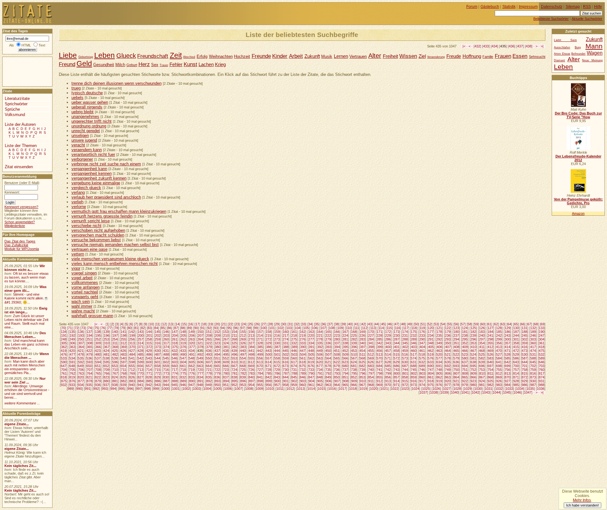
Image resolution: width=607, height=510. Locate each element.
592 (81, 362)
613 (260, 362)
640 (490, 362)
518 (422, 354)
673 (285, 366)
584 (499, 358)
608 (217, 362)
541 (132, 358)
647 (63, 366)
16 (191, 324)
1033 (509, 388)
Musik (326, 56)
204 (175, 335)
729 (277, 370)
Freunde (261, 56)
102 (280, 328)
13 (171, 324)
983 (499, 385)
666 (226, 366)
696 (482, 366)
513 (379, 354)
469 (490, 351)
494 (217, 354)
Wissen (408, 56)
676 (311, 366)
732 (302, 370)
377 (192, 347)
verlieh (77, 202)
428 (140, 351)
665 (217, 366)
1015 (321, 388)
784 (260, 373)
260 (166, 339)
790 (311, 373)
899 (269, 381)
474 (533, 351)
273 (277, 339)
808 (465, 373)
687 (405, 366)
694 (465, 366)
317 (166, 343)
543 (149, 358)
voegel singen (84, 273)
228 (379, 335)
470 (499, 351)
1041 (465, 392)
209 (217, 335)
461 (422, 351)
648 (72, 366)
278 (319, 339)
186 (507, 332)
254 (115, 339)
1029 (467, 388)
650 (89, 366)
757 (516, 370)
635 (448, 362)
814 (516, 373)
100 (263, 328)
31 (290, 324)
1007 (238, 388)
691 (439, 366)
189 (533, 332)
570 (379, 358)
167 (345, 332)
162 (302, 332)
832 (183, 377)
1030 (478, 388)
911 (371, 381)
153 (226, 332)
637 (465, 362)
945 (174, 385)
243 (507, 335)
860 (422, 377)
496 (234, 354)
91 (203, 328)
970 (388, 385)
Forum (471, 6)
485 (141, 354)
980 (473, 385)
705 (72, 370)
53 (436, 324)
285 (379, 339)
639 (482, 362)
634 (439, 362)
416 (524, 347)
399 (380, 347)
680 (345, 366)
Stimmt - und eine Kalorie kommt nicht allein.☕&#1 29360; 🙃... (26, 298)
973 (413, 385)
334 (311, 343)
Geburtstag (85, 56)
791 (320, 373)
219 (302, 335)
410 (473, 347)
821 (89, 377)
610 (234, 362)
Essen (519, 56)
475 (541, 351)
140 (115, 332)
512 (371, 354)
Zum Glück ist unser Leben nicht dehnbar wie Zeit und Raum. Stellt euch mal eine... (26, 321)
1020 (373, 388)
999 (156, 388)
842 (268, 377)
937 (106, 385)
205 (183, 335)
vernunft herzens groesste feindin (101, 216)
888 (175, 381)
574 (413, 358)
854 (371, 377)
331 (285, 343)
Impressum (528, 6)
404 (422, 347)
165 (328, 332)
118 (414, 328)
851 (345, 377)
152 (217, 332)
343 (388, 343)
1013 (300, 388)
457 (388, 351)
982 (490, 385)
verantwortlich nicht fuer (93, 154)
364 (81, 347)
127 (490, 328)
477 (72, 354)
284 (371, 339)
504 (303, 354)
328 (260, 343)
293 (448, 339)
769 (132, 373)
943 (157, 385)
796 (362, 373)
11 (157, 324)
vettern (77, 254)
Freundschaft (152, 56)
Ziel (422, 56)
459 (405, 351)
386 (269, 347)
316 (157, 343)
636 (456, 362)
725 (243, 370)
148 (183, 332)
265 (209, 339)
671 (268, 366)
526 (490, 354)
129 (507, 328)
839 (243, 377)
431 (166, 351)
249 (72, 339)
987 (533, 385)
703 (541, 366)
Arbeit (296, 56)
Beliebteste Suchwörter (551, 19)
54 (443, 324)
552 (226, 358)
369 (123, 347)
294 (456, 339)
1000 (165, 388)
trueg (76, 88)
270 (251, 339)
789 (303, 373)
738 (354, 370)
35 (317, 324)
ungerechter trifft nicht (91, 121)
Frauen (503, 56)
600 (149, 362)
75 (96, 328)
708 (98, 370)
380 (217, 347)
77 (110, 328)
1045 (507, 392)
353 (473, 343)
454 (362, 351)
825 (123, 377)
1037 (423, 392)
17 (197, 324)
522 (456, 354)
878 (89, 381)
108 (331, 328)
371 (141, 347)
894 (226, 381)
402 (405, 347)
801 (405, 373)
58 (469, 324)
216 (277, 335)
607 (209, 362)
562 (311, 358)
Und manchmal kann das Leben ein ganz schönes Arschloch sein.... (26, 344)
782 (243, 373)
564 (328, 358)
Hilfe (598, 6)
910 (362, 381)
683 (371, 366)
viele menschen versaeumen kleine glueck (110, 258)
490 (183, 354)
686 (396, 366)
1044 (496, 392)
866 (473, 377)
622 (337, 362)
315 (149, 343)
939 (123, 385)
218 (294, 335)
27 (264, 324)
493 (209, 354)
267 (226, 339)
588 (533, 358)
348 (430, 343)
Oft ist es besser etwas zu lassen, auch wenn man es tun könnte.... (26, 277)
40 (350, 324)
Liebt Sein (565, 40)
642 (507, 362)
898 (260, 381)
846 (302, 377)
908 (345, 381)
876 (72, 381)
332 (294, 343)
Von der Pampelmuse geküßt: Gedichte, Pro (578, 201)
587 (524, 358)
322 (209, 343)
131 (524, 328)
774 (175, 373)
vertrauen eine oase (89, 249)
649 (80, 366)
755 (499, 370)
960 (302, 385)
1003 (196, 388)
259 (157, 339)
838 (234, 377)
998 (147, 388)
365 (89, 347)
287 (396, 339)
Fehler (175, 64)
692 (448, 366)
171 (379, 332)
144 (149, 332)
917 (422, 381)
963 (328, 385)
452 (345, 351)
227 (371, 335)
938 (115, 385)
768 (123, 373)
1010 (269, 388)
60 (483, 324)
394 (337, 347)
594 (98, 362)
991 (87, 388)
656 (140, 366)
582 (482, 358)
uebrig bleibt (82, 111)
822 (98, 377)
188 (524, 332)
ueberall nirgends (86, 107)
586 (516, 358)
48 (403, 324)
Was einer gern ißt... (25, 288)
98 (249, 328)
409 (465, 347)
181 (465, 332)
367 (106, 347)
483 (123, 354)
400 (388, 347)
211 (234, 335)
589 (541, 358)
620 (319, 362)
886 (158, 381)
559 (285, 358)
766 (106, 373)
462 (430, 351)
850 (337, 377)
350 (448, 343)
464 (448, 351)
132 (533, 328)
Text (42, 45)
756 (507, 370)
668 (243, 366)
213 (251, 335)
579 (456, 358)
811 (490, 373)
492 (200, 354)
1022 (394, 388)
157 (260, 332)
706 (81, 370)
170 (371, 332)
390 (303, 347)
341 (371, 343)
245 (524, 335)
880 (106, 381)
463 (439, 351)
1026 (436, 388)
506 (320, 354)
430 (157, 351)
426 (123, 351)
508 (337, 354)
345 (405, 343)
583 (490, 358)
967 (362, 385)
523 (465, 354)
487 (158, 354)
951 (226, 385)
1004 (207, 388)
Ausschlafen (562, 47)
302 (524, 339)
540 (123, 358)
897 (251, 381)
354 (482, 343)
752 (473, 370)
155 (243, 332)
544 (157, 358)
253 (106, 339)
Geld (84, 64)
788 (294, 373)
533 (63, 358)
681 (354, 366)
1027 (447, 388)
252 (98, 339)
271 (260, 339)
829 (157, 377)
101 (272, 328)
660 (174, 366)
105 (306, 328)
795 (354, 373)
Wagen (595, 53)
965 (345, 385)
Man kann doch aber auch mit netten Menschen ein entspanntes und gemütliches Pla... (24, 367)
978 (456, 385)
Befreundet (578, 53)
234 (430, 335)
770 (141, 373)
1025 (426, 388)
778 (209, 373)
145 (157, 332)
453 (354, 351)
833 (191, 377)
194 (89, 335)
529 (516, 354)
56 (456, 324)
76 (103, 328)
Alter (374, 55)
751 (465, 370)
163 (311, 332)
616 (285, 362)
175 (413, 332)
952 (234, 385)
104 (297, 328)
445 (285, 351)
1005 (217, 388)
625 (362, 362)
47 (396, 324)
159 (277, 332)
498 (251, 354)
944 (166, 385)
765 (98, 373)
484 (132, 354)
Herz (144, 64)
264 (200, 339)
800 (397, 373)
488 (166, 354)
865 (465, 377)
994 (113, 388)
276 (302, 339)
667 (234, 366)
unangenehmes (85, 116)
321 (200, 343)
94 (222, 328)
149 (191, 332)
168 (354, 332)
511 (362, 354)
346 (413, 343)
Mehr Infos (582, 500)
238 (465, 335)
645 (533, 362)
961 (311, 385)
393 (328, 347)
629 (396, 362)
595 (106, 362)
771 (149, 373)
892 (209, 381)
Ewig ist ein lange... (25, 310)
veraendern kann (86, 149)
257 (140, 339)
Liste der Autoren (20, 124)
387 (277, 347)
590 (64, 362)
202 (158, 335)
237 (456, 335)
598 (132, 362)
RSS (587, 6)
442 (260, 351)
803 (422, 373)
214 (260, 335)
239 (473, 335)
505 (311, 354)
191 (64, 335)
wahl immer (81, 306)
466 (465, 351)
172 (388, 332)
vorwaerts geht (84, 296)
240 (482, 335)
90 (196, 328)
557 (268, 358)
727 (260, 370)
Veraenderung (436, 56)
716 (166, 370)
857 (396, 377)
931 (541, 381)
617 (294, 362)
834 (200, 377)
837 (226, 377)
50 (416, 324)
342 (379, 343)
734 (319, 370)
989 (70, 388)
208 (209, 335)
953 (243, 385)
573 (405, 358)
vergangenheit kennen (91, 173)
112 (364, 328)
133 (541, 328)
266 (217, 339)
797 (371, 373)
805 (439, 373)
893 (217, 381)
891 (200, 381)
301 (516, 339)
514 (388, 354)
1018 (353, 388)
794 (345, 373)
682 (362, 366)
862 (439, 377)
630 (405, 362)
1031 (488, 388)
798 (380, 373)
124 (465, 328)
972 (405, 385)
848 (319, 377)
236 (448, 335)
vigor (75, 268)
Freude (453, 56)
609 (226, 362)
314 (140, 343)
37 (330, 324)
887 (166, 381)
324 (226, 343)
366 (98, 347)
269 (243, 339)
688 (413, 366)
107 (323, 328)
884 (141, 381)
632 (422, 362)
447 (302, 351)
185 (499, 332)
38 (337, 324)
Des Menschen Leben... (25, 335)
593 (89, 362)
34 (310, 324)
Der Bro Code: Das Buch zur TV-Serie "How (578, 115)
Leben (104, 55)
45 (383, 324)
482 (115, 354)
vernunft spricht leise (90, 220)
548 (191, 358)
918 (430, 381)
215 (268, 335)
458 (396, 351)
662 (191, 366)
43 (370, 324)
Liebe (68, 55)
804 (431, 373)
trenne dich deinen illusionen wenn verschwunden (116, 83)
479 (89, 354)
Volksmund (15, 114)
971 (396, 385)
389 (294, 347)
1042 (475, 392)
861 (430, 377)
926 (499, 381)
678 (328, 366)
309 (98, 343)
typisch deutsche (87, 92)
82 (143, 328)
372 (149, 347)
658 (157, 366)
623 (345, 362)
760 (541, 370)
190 (541, 332)
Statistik (509, 6)
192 (72, 335)
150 (200, 332)
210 (226, 335)
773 (166, 373)
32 (297, 324)
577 (439, 358)
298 (490, 339)
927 (507, 381)
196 (106, 335)
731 (294, 370)
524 (473, 354)
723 (226, 370)
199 (132, 335)
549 (200, 358)
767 (115, 373)
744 (405, 370)
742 (388, 370)
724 (234, 370)
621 (328, 362)
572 (396, 358)
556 (260, 358)
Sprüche (12, 109)
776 (192, 373)
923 (473, 381)
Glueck (126, 55)
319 (183, 343)
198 (123, 335)
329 (268, 343)
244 (516, 335)
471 (507, 351)
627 (379, 362)
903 (303, 381)
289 (413, 339)
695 (473, 366)
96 (236, 328)
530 (524, 354)
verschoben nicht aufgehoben (98, 230)
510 (354, 354)
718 (183, 370)
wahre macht (83, 311)
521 (448, 354)
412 (490, 347)
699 (507, 366)
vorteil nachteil (84, 292)
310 (106, 343)
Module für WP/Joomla (21, 249)
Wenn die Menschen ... (26, 355)
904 (311, 381)
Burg (578, 47)
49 (410, 324)
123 (456, 328)
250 (80, 339)
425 (115, 351)
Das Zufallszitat (16, 245)
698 (499, 366)
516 (405, 354)
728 (268, 370)
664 (209, 366)
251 (89, 339)
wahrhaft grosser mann (92, 315)
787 (286, 373)
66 (522, 324)
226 (362, 335)
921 (456, 381)
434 (494, 46)
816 (533, 373)
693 (456, 366)
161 (294, 332)
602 (166, 362)
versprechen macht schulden (97, 235)
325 (234, 343)
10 (151, 324)
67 (529, 324)
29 (277, 324)
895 (234, 381)
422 (89, 351)
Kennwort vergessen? (21, 207)
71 (70, 328)
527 (499, 354)
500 (269, 354)
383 (243, 347)
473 (524, 351)
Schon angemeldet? (19, 222)
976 (439, 385)
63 (503, 324)
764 (89, 373)
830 (166, 377)
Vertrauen (358, 56)
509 (345, 354)
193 (81, 335)
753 (482, 370)
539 (115, 358)
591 (72, 362)
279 (328, 339)
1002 (186, 388)
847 (311, 377)
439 (234, 351)
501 (277, 354)
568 (362, 358)
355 (490, 343)
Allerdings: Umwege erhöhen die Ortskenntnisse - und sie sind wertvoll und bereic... (26, 391)
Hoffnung (472, 56)
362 (64, 347)
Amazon (578, 213)
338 (345, 343)
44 (376, 324)
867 (482, 377)
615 (277, 362)
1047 (527, 392)
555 (251, 358)
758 (524, 370)
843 (277, 377)
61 (489, 324)
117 (405, 328)
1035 (530, 388)
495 (226, 354)
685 (388, 366)
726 (251, 370)
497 (243, 354)
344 (396, 343)
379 (209, 347)
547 (183, 358)
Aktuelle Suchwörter (587, 19)
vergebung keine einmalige (95, 183)
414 (507, 347)
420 (72, 351)
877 (81, 381)
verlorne (78, 206)
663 (200, 366)
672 (277, 366)
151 (209, 332)
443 (268, 351)
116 (397, 328)
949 (209, 385)
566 (345, 358)
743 (396, 370)
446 (294, 351)
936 (98, 385)
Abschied (189, 56)
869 (499, 377)
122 (448, 328)
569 (371, 358)
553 (234, 358)
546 (174, 358)
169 (362, 332)
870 (507, 377)
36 (323, 324)
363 (72, 347)
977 (448, 385)
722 (217, 370)
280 (337, 339)
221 (319, 335)
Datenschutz (551, 6)
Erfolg (202, 56)
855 (379, 377)
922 (465, 381)
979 (465, 385)
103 (289, 328)
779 (217, 373)
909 (354, 381)
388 (286, 347)
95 (229, 328)
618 (302, 362)
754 (490, 370)
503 (294, 354)
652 (106, 366)
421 (80, 351)
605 (192, 362)
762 (72, 373)
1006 (228, 388)
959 (294, 385)
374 (166, 347)
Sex (154, 64)
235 (439, 335)
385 (260, 347)
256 (132, 339)
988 (541, 385)
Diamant (559, 60)
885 (149, 381)
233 (422, 335)
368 (115, 347)
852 (354, 377)
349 (439, 343)
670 (260, 366)
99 (256, 328)
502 (286, 354)
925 (490, 381)
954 (251, 385)
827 (140, 377)
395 (345, 347)
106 (314, 328)
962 (319, 385)
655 (132, 366)
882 (123, 381)
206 (192, 335)
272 (268, 339)
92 (209, 328)
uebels (77, 97)
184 (490, 332)
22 (230, 324)
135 (72, 332)
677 (319, 366)
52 (430, 324)
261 (174, 339)
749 (448, 370)
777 (200, 373)
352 (465, 343)
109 (340, 328)
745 (413, 370)
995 (122, 388)
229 (388, 335)
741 (379, 370)
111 (356, 328)
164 (319, 332)
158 (268, 332)
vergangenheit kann (89, 168)
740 (371, 370)
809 (473, 373)
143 (140, 332)
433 (486, 46)
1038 (434, 392)
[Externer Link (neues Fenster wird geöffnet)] (578, 106)
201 (149, 335)
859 (413, 377)
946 (183, 385)
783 (251, 373)
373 (158, 347)
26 (257, 324)
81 (136, 328)
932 (63, 385)
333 (302, 343)
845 (294, 377)
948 (200, 385)
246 (533, 335)
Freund (67, 64)
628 (388, 362)
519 (430, 354)
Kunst (190, 64)
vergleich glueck (86, 187)
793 (337, 373)
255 (123, 339)
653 (115, 366)
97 (242, 328)
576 (430, 358)
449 (319, 351)
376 (183, 347)
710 (115, 370)
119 (422, 328)
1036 (540, 388)
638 (473, 362)
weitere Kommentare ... (22, 403)
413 (499, 347)
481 (106, 354)
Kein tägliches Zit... (20, 466)
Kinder (279, 56)
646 (541, 362)
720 (200, 370)
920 (448, 381)
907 (337, 381)
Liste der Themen (21, 145)
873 (533, 377)
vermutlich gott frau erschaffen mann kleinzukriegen (118, 211)
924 (482, 381)
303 (533, 339)
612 (251, 362)
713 (140, 370)
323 (217, 343)
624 (354, 362)
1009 (259, 388)
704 (64, 370)
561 (302, 358)
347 (422, 343)
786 (277, 373)
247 (541, 335)
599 (141, 362)
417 (533, 347)
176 (422, 332)
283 (362, 339)
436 (511, 46)
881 (115, 381)
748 (439, 370)
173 (396, 332)
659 (166, 366)
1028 (457, 388)
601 (158, 362)
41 (357, 324)
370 (132, 347)
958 (285, 385)
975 (430, 385)
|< (464, 46)
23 (237, 324)
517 (413, 354)
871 (516, 377)
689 (422, 366)
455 (371, 351)
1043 (486, 392)
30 (283, 324)
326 (243, 343)
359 (524, 343)
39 (343, 324)
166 (337, 332)
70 (63, 328)
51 (423, 324)
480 (98, 354)
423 (98, 351)
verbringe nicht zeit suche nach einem (106, 164)
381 (226, 347)
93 (216, 328)
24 (244, 324)
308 (89, 343)
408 (456, 347)
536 (89, 358)
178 (439, 332)
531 (533, 354)
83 (149, 328)
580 (465, 358)
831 (174, 377)
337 (337, 343)
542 (140, 358)
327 (251, 343)
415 (516, 347)
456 (379, 351)
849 (328, 377)
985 (516, 385)
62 (496, 324)
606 (200, 362)
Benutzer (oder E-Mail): (22, 183)
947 (191, 385)
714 (149, 370)
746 (422, 370)
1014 (311, 388)
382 (234, 347)
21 (224, 324)
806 (448, 373)
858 (405, 377)
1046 (517, 392)
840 (251, 377)
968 (371, 385)
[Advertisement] (21, 71)
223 (337, 335)
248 (63, 339)
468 (482, 351)
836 (217, 377)
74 (90, 328)
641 (499, 362)
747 (430, 370)
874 (541, 377)
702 (533, 366)
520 (439, 354)
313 (132, 343)
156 (251, 332)
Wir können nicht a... (24, 268)
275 (294, 339)
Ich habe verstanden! (582, 505)
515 (396, 354)
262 (183, 339)
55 (449, 324)
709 (106, 370)
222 (328, 335)
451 (337, 351)
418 (541, 347)
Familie (487, 56)
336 (328, 343)
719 (191, 370)
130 (516, 328)
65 (516, 324)
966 (354, 385)
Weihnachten (221, 56)
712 (132, 370)
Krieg (220, 64)
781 (234, 373)
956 (268, 385)
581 (473, 358)
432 (477, 46)
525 (482, 354)
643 (516, 362)
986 (524, 385)
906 (328, 381)
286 (388, 339)
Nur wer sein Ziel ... (25, 380)
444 (277, 351)
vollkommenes (84, 282)
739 (362, 370)
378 (200, 347)
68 (536, 324)
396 (354, 347)
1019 (363, 388)
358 (516, 343)
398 (371, 347)
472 (516, 351)
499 (260, 354)
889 (183, 381)
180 (456, 332)
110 (348, 328)
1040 (454, 392)
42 (363, 324)
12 (164, 324)
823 (106, 377)
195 (98, 335)
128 (499, 328)
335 (319, 343)
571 (388, 358)
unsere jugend (84, 140)
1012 (290, 388)
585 (507, 358)
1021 (384, 388)
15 (184, 324)
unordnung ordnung (88, 126)
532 (541, 354)
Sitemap (573, 6)
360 (533, 343)
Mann (594, 46)
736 (337, 370)
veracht (78, 145)
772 (158, 373)
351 (456, 343)
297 (482, 339)
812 (499, 373)
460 (413, 351)
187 (516, 332)
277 (311, 339)
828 (149, 377)
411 (482, 347)
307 (81, 343)
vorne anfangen (85, 287)
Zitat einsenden (19, 166)
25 (250, 324)
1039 (444, 392)
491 (192, 354)
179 (448, 332)
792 (328, 373)
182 (473, 332)
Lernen (341, 56)
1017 (342, 388)
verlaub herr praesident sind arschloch (106, 197)
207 (200, 335)
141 (123, 332)
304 (541, 339)
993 (104, 388)
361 (541, 343)
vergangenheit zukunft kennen (98, 178)
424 (106, 351)
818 (63, 377)
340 (362, 343)
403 (414, 347)
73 (83, 328)
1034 (520, 388)
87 (176, 328)
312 (123, 343)
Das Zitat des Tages (19, 241)
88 (183, 328)
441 (251, 351)
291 (430, 339)
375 (175, 347)
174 (405, 332)
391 (311, 347)
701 (524, 366)
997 (139, 388)
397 (362, 347)
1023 (405, 388)
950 (217, 385)
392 (320, 347)
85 (163, 328)
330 (277, 343)
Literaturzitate (17, 98)
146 (166, 332)
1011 (280, 388)
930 (533, 381)
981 (482, 385)
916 (413, 381)
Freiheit (390, 56)
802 (414, 373)
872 (524, 377)
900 (277, 381)
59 (476, 324)
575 (422, 358)
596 (115, 362)
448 (311, 351)
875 (64, 381)
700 (516, 366)
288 (405, 339)
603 (175, 362)
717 (174, 370)
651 (98, 366)
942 (149, 385)
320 (191, 343)
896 (243, 381)
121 (439, 328)
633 (430, 362)
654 (123, 366)
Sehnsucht (537, 56)
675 (302, 366)
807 (456, 373)
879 (98, 381)
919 (439, 381)
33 (303, 324)
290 (422, 339)
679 (337, 366)
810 (482, 373)
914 (396, 381)
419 (63, 351)
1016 (332, 388)
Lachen (206, 64)
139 (106, 332)
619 (311, 362)
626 (371, 362)
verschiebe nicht (86, 225)
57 (463, 324)
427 (132, 351)
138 (98, 332)
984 (507, 385)
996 (130, 388)
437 (520, 46)
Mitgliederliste (14, 226)
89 (189, 328)
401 (397, 347)
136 (80, 332)
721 (209, 370)
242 (499, 335)
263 (191, 339)
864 (456, 377)
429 (149, 351)
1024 (415, 388)
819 (72, 377)
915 (405, 381)
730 (285, 370)
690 (430, 366)
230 (396, 335)
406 (439, 347)
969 (379, 385)
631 (413, 362)
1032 (499, 388)
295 (465, 339)
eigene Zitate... (16, 424)
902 (294, 381)
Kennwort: (12, 192)
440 (243, 351)
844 (285, 377)
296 (473, 339)
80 (130, 328)
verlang (78, 192)
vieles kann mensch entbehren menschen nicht (114, 263)
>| (542, 46)
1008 (249, 388)
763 (81, 373)
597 (123, 362)
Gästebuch (490, 6)
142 (132, 332)
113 (373, 328)
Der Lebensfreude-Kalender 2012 (578, 158)
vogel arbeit (82, 277)
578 (448, 358)
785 (269, 373)
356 (499, 343)
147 (174, 332)
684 (379, 366)
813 (507, 373)
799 (388, 373)
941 (140, 385)
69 (542, 324)
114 (381, 328)
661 (183, 366)
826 (132, 377)
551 (217, 358)
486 (149, 354)
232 (413, 335)
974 (422, 385)
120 (430, 328)
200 (141, 335)
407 (448, 347)
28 (270, 324)
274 (285, 339)
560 (294, 358)
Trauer (164, 65)
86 (169, 328)
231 (405, 335)
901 (286, 381)
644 (524, 362)
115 (389, 328)
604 (183, 362)
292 (439, 339)
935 (89, 385)
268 (234, 339)
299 (499, 339)
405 (431, 347)
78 (116, 328)
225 (354, 335)
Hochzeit (242, 56)
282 (354, 339)
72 (76, 328)
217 (285, 335)
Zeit (176, 55)
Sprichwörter (16, 103)
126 (482, 328)
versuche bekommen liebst (96, 239)
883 (132, 381)
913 (388, 381)
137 (89, 332)
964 (337, 385)
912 (379, 381)
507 (328, 354)
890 (192, 381)
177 (430, 332)
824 (115, 377)
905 (320, 381)
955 (260, 385)
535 (80, 358)
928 (516, 381)
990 (79, 388)
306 (72, 343)
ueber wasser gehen (89, 102)
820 (80, 377)
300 (507, 339)
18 (204, 324)
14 (177, 324)
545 (166, 358)
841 (260, 377)
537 (98, 358)
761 (64, 373)
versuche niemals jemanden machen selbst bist (115, 244)
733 (311, 370)
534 (72, 358)
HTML (26, 45)
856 (388, 377)
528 (507, 354)
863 (448, 377)
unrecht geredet (85, 130)
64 (509, 324)
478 (81, 354)
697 (490, 366)
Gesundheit (103, 64)
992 (96, 388)
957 (277, 385)
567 (354, 358)
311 (115, 343)
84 (156, 328)
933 (72, 385)
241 (490, 335)
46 (390, 324)
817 (541, 373)
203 (166, 335)
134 (63, 332)
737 (345, 370)
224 (345, 335)
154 (234, 332)
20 (217, 324)
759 (533, 370)
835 (209, 377)
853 (362, 377)
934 (80, 385)
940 (132, 385)
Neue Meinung (592, 60)
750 (456, 370)
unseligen (80, 135)
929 (524, 381)
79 (123, 328)
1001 (176, 388)
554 (243, 358)
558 (277, 358)
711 (123, 370)
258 (149, 339)
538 (106, 358)
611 (243, 362)
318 (174, 343)
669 (251, 366)
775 (183, 373)
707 (89, 370)
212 (243, 335)
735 (328, 370)
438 (528, 46)
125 (473, 328)
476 (64, 354)
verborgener (82, 159)
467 (473, 351)
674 (294, 366)
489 (175, 354)
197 (115, 335)
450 (328, 351)
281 (345, 339)
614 (268, 362)
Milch (120, 64)
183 (482, 332)
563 (319, 358)
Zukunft (312, 56)
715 (157, 370)
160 (285, 332)
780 (226, 373)
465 (456, 351)
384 (251, 347)
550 (209, 358)
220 (311, 335)
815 (524, 373)
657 (149, 366)
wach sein (80, 301)
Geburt (131, 65)
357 (507, 343)
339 (354, 343)
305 (64, 343)
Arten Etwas (562, 53)
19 (210, 324)
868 (490, 377)
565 (337, 358)
